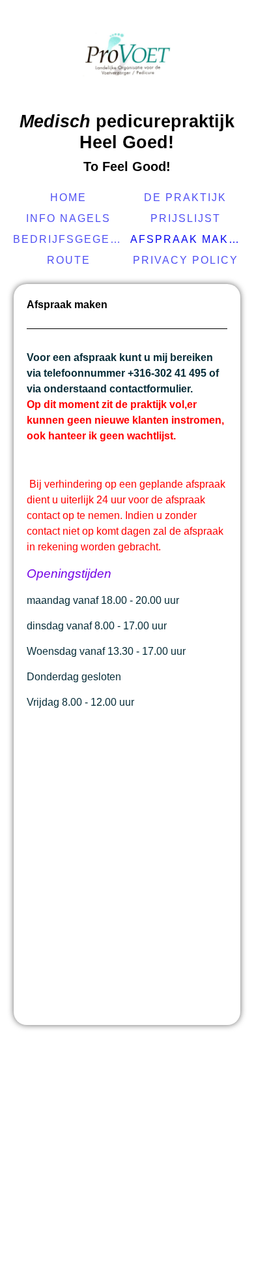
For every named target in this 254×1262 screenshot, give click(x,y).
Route (69, 260)
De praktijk (185, 197)
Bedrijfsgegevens (70, 239)
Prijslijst (185, 218)
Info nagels (68, 218)
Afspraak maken (187, 239)
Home (68, 197)
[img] (127, 55)
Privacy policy (185, 260)
